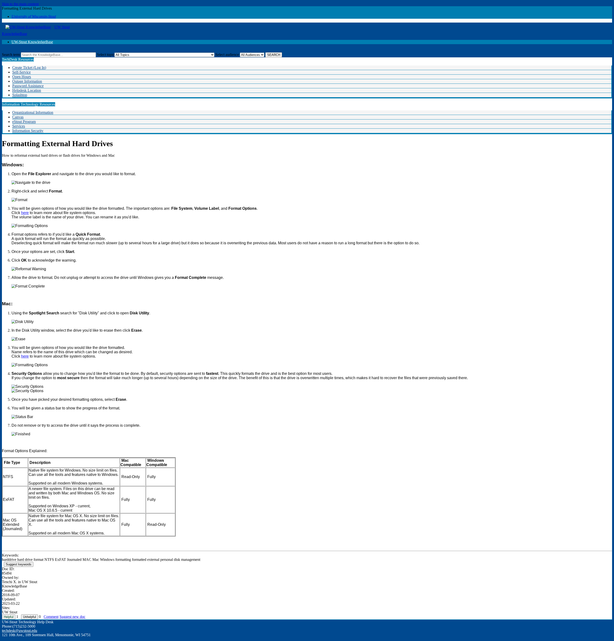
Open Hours (21, 77)
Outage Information (27, 81)
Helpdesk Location (26, 90)
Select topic (105, 55)
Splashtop (19, 95)
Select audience (227, 55)
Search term (11, 55)
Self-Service (21, 72)
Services (18, 126)
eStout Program (24, 122)
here (25, 213)
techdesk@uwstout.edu (19, 631)
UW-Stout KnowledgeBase (32, 42)
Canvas (18, 117)
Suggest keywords (18, 564)
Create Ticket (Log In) (29, 68)
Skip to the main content (20, 4)
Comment (51, 617)
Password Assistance (28, 86)
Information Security (27, 131)
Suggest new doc (72, 617)
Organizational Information (32, 112)
